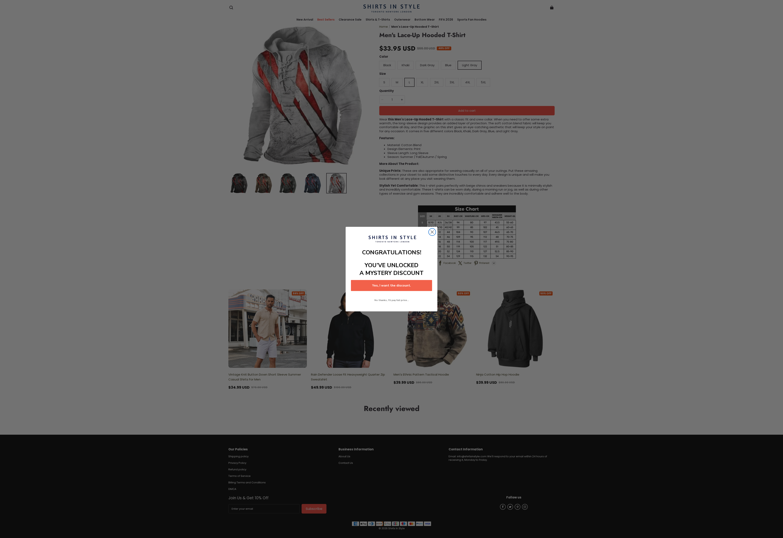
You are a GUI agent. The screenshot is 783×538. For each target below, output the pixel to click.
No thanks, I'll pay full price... (391, 300)
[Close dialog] (432, 232)
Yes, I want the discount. (391, 285)
